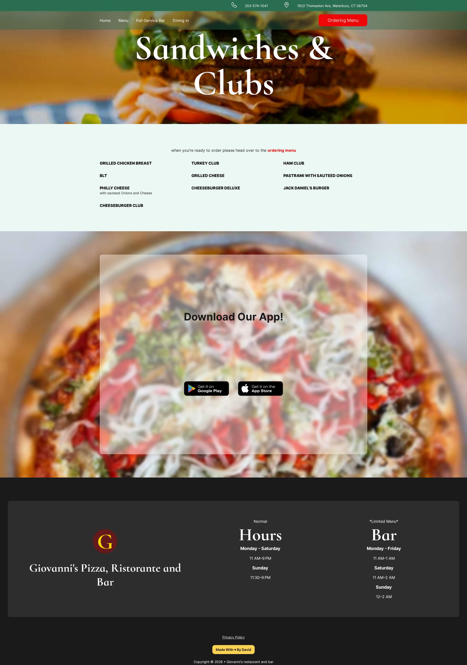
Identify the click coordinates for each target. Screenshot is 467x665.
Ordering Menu (343, 20)
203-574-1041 (256, 6)
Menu (123, 20)
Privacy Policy (233, 637)
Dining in (181, 20)
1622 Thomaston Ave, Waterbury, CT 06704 (332, 6)
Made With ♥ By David (233, 649)
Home (105, 20)
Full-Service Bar (150, 20)
